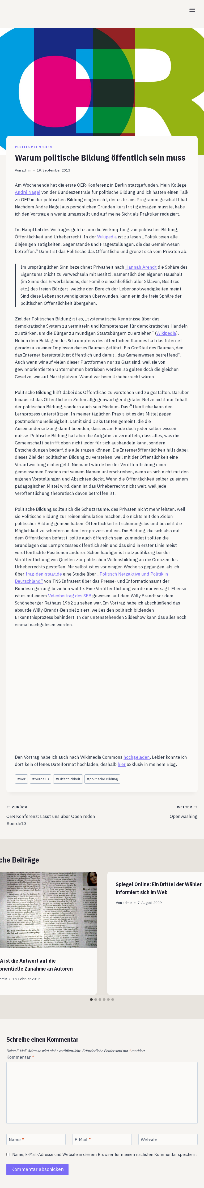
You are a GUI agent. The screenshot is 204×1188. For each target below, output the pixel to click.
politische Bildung (102, 779)
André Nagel (27, 192)
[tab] (91, 999)
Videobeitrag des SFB (69, 596)
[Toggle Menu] (192, 9)
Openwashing (184, 812)
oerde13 (40, 779)
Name (16, 1140)
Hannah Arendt (141, 267)
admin (26, 170)
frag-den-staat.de (44, 574)
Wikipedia (107, 237)
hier (122, 764)
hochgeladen (137, 757)
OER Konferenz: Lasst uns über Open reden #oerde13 (50, 815)
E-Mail (83, 1140)
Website (149, 1140)
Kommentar (20, 1057)
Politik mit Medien (33, 147)
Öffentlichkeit (68, 779)
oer (21, 779)
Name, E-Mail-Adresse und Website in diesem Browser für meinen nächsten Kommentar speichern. (104, 1154)
